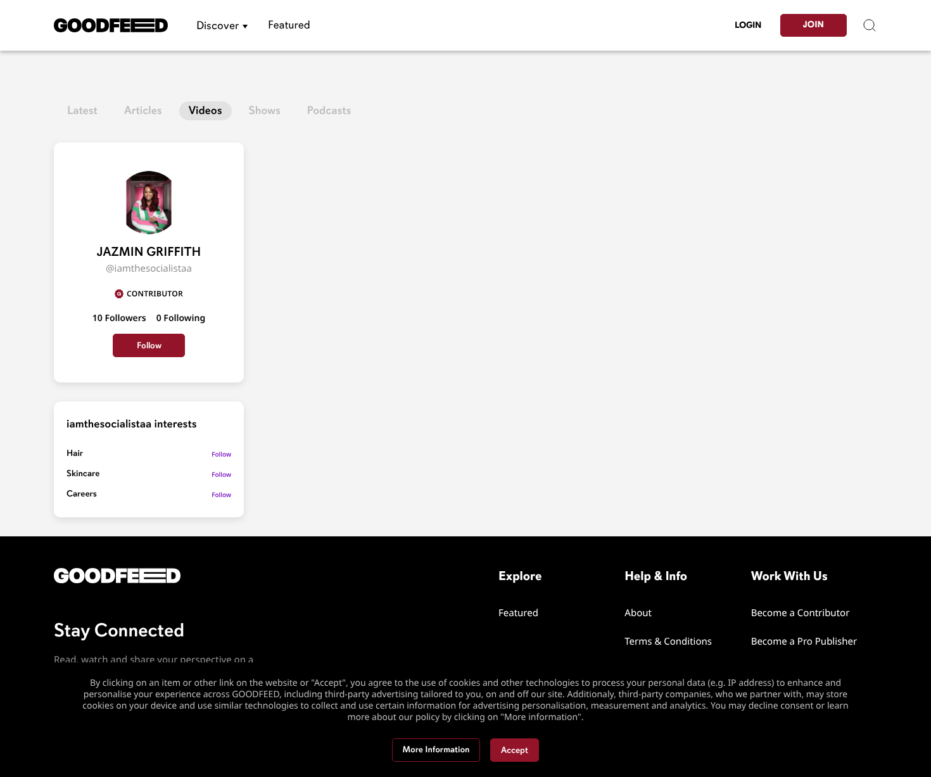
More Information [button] (436, 750)
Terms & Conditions (668, 641)
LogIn (748, 25)
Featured (289, 25)
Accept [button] (514, 750)
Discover (217, 25)
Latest (82, 111)
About (638, 613)
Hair (74, 453)
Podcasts (329, 111)
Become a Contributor (800, 613)
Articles (143, 111)
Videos (205, 111)
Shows (265, 111)
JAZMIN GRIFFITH (149, 252)
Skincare (82, 474)
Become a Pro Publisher (804, 641)
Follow (149, 345)
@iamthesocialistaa (149, 268)
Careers (81, 494)
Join (813, 25)
